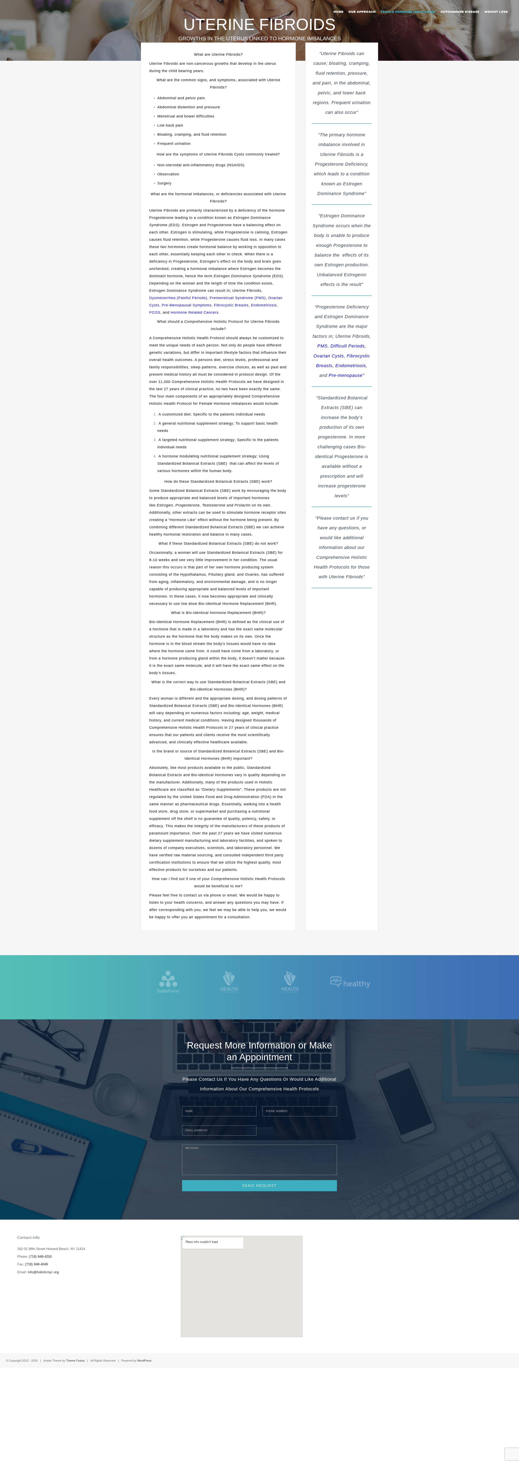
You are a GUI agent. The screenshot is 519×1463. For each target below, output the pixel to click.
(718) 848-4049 (36, 1264)
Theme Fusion (75, 1360)
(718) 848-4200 (40, 1256)
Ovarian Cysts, (329, 355)
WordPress (144, 1360)
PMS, (323, 345)
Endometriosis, (351, 365)
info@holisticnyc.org (43, 1272)
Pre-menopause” (346, 375)
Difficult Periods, (348, 345)
